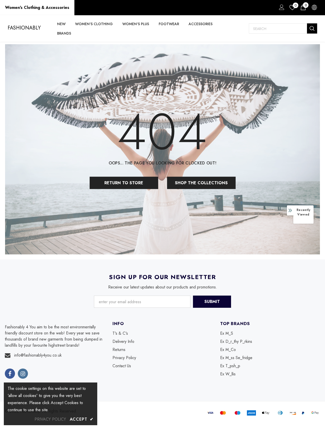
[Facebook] (10, 374)
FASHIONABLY (24, 28)
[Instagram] (23, 374)
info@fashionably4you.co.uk (38, 355)
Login (280, 8)
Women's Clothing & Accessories (37, 7)
